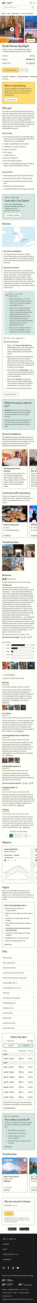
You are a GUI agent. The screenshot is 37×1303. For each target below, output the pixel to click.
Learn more (7, 944)
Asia (8, 13)
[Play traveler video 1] (7, 550)
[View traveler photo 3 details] (29, 550)
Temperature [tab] (8, 855)
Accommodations (23, 76)
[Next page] (30, 835)
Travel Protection (7, 1293)
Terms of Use (24, 1289)
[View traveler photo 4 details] (7, 564)
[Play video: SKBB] (12, 29)
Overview (5, 76)
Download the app (9, 1108)
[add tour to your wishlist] (21, 70)
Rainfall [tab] (16, 855)
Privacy (15, 1293)
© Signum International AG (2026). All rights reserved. (17, 1299)
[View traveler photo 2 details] (18, 550)
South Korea (15, 13)
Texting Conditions (24, 1293)
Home (3, 13)
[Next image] (26, 1172)
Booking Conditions (13, 1289)
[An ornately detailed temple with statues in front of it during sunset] (31, 36)
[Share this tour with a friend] (26, 70)
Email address (10, 1205)
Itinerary (13, 76)
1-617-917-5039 (17, 204)
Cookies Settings (7, 1296)
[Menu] (34, 3)
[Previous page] (7, 835)
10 (26, 836)
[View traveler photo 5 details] (18, 564)
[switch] (25, 1160)
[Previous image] (22, 1172)
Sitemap (4, 1289)
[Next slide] (34, 469)
